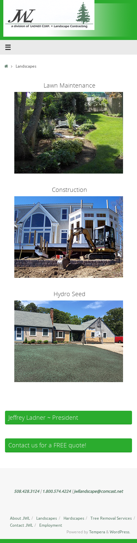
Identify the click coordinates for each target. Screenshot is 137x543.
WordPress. (120, 532)
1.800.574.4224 (57, 491)
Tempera (97, 532)
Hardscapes (74, 518)
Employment (50, 525)
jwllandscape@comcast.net (98, 491)
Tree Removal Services (111, 518)
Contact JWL (21, 525)
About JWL (20, 518)
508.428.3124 (27, 491)
